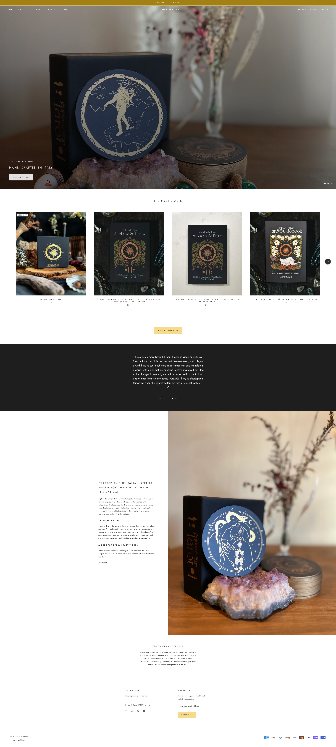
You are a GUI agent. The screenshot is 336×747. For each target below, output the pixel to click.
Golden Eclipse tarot (51, 299)
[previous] (8, 261)
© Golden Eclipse (19, 736)
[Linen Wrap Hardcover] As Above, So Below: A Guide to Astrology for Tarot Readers (129, 300)
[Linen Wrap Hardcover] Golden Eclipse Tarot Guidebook (285, 299)
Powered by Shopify (18, 740)
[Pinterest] (138, 710)
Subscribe (186, 715)
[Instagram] (132, 710)
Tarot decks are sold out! (168, 3)
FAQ (65, 10)
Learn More (102, 562)
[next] (328, 261)
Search (313, 10)
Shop (9, 10)
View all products (168, 330)
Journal (38, 10)
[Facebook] (126, 710)
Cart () (325, 10)
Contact (52, 10)
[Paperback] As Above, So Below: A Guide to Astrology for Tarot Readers (207, 300)
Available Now (21, 177)
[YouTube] (144, 710)
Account (302, 10)
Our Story (23, 10)
